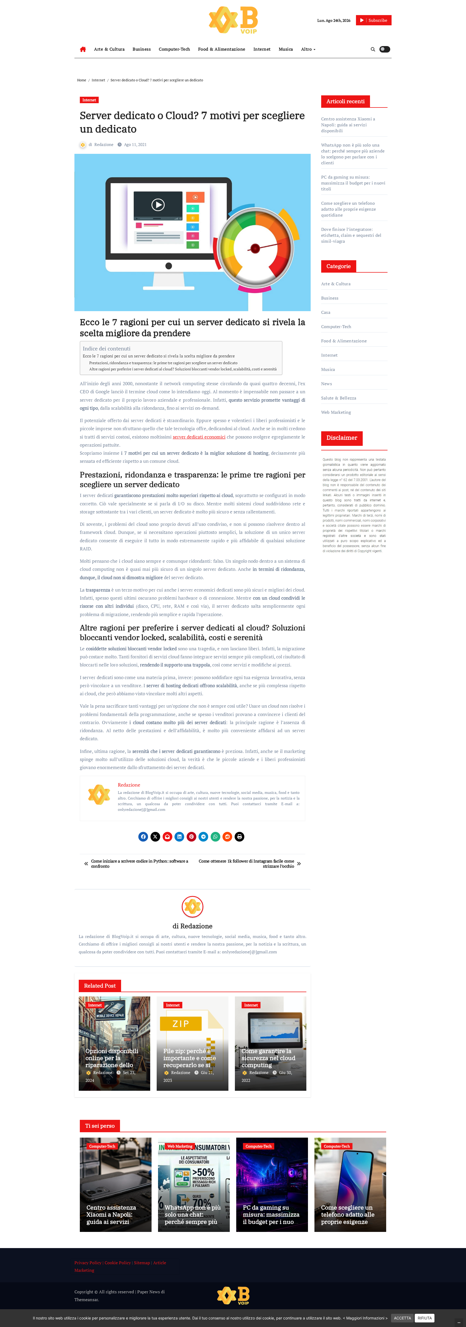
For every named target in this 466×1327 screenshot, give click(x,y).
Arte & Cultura (109, 49)
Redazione (104, 144)
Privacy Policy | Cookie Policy (102, 1263)
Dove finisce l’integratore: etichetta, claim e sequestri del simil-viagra (351, 235)
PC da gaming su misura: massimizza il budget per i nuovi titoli (353, 183)
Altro (307, 49)
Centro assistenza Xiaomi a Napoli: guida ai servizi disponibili (348, 125)
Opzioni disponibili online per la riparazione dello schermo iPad (111, 1061)
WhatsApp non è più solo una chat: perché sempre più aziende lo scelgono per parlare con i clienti (353, 154)
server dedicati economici (199, 437)
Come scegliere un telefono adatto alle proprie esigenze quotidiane (348, 209)
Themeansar (86, 1299)
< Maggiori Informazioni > (365, 1318)
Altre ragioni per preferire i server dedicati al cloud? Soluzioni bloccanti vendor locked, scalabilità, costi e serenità (183, 369)
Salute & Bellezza (338, 398)
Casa (325, 312)
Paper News (148, 1292)
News (326, 384)
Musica (286, 49)
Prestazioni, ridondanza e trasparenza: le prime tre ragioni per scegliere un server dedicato (163, 362)
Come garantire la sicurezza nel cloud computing (268, 1058)
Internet (262, 49)
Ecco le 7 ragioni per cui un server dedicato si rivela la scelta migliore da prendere (159, 356)
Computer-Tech (174, 49)
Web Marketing (336, 412)
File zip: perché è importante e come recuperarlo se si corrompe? (189, 1061)
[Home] (83, 49)
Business (142, 49)
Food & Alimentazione (221, 49)
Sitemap (142, 1263)
